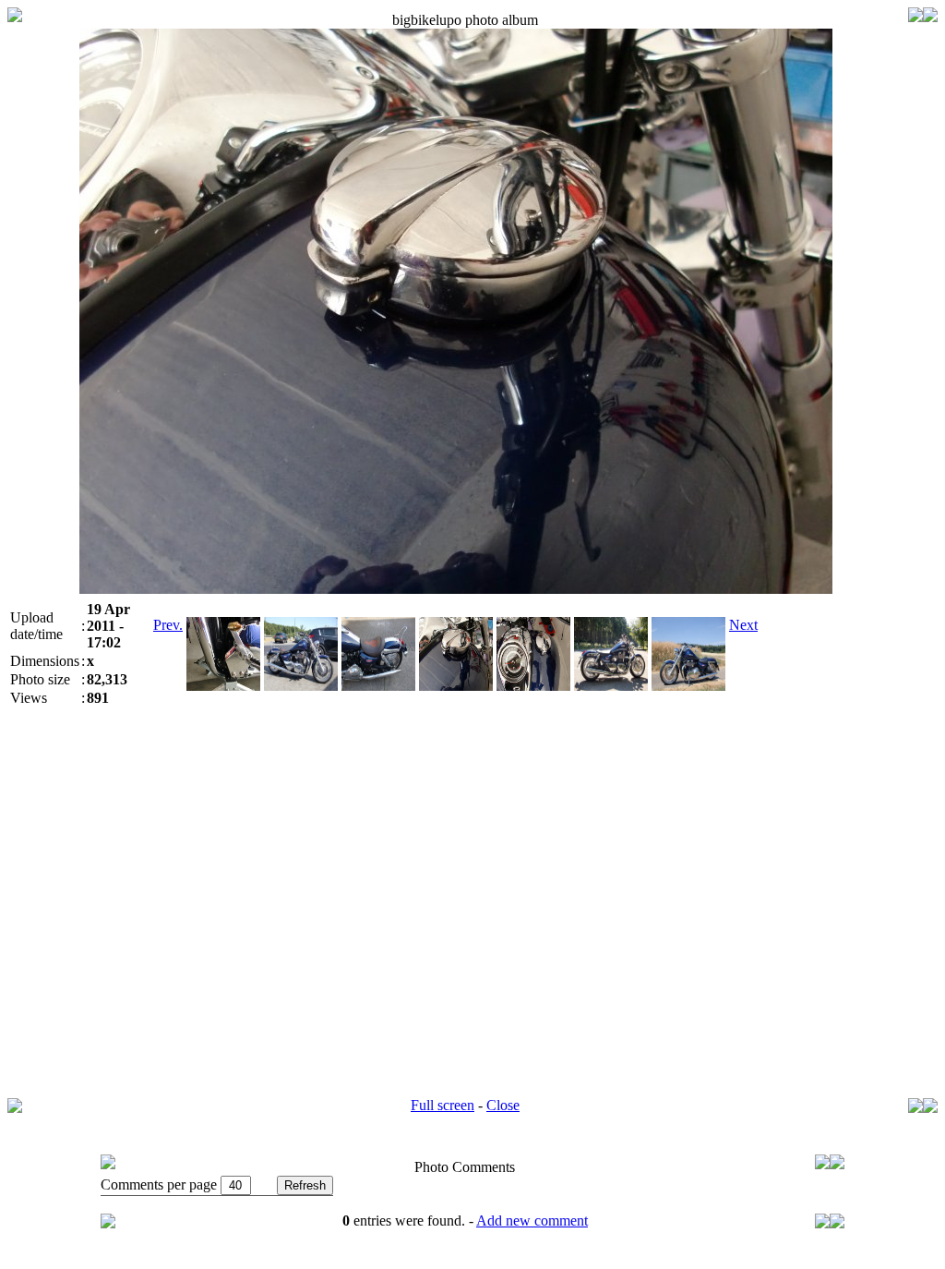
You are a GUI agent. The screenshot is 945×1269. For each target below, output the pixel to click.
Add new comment (532, 1220)
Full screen (442, 1105)
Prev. (168, 625)
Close (503, 1105)
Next (743, 625)
